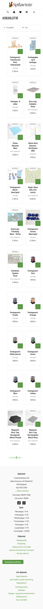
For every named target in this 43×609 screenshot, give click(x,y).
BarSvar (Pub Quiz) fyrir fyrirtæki (21, 550)
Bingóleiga (21, 543)
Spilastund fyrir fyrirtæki (21, 547)
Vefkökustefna (21, 596)
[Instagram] (24, 503)
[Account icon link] (14, 12)
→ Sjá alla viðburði (21, 553)
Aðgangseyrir (21, 583)
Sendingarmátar (21, 587)
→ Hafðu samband (22, 491)
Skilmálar (21, 590)
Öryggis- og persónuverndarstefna (21, 593)
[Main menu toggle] (34, 12)
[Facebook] (19, 503)
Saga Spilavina (21, 576)
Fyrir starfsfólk (21, 600)
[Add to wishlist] (20, 51)
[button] (7, 12)
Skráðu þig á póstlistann (13, 562)
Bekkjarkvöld (21, 540)
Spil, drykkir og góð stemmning (21, 579)
